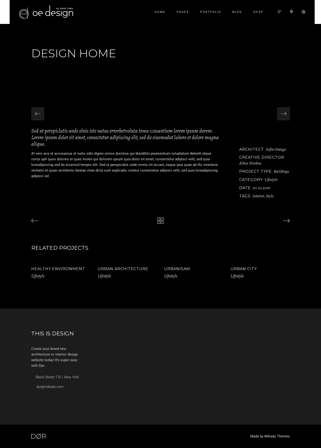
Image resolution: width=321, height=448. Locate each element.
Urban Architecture (123, 269)
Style (270, 196)
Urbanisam (177, 269)
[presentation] (37, 113)
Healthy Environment (58, 269)
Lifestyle (271, 179)
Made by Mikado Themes (270, 436)
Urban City (244, 269)
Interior (258, 196)
